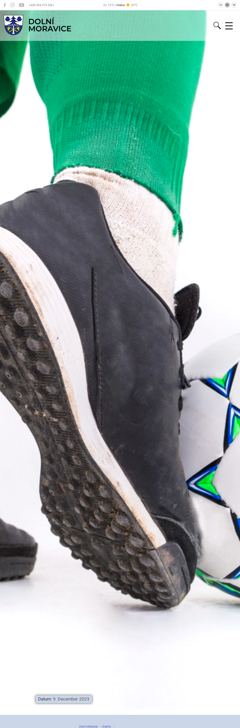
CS (220, 5)
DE (234, 5)
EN (227, 5)
